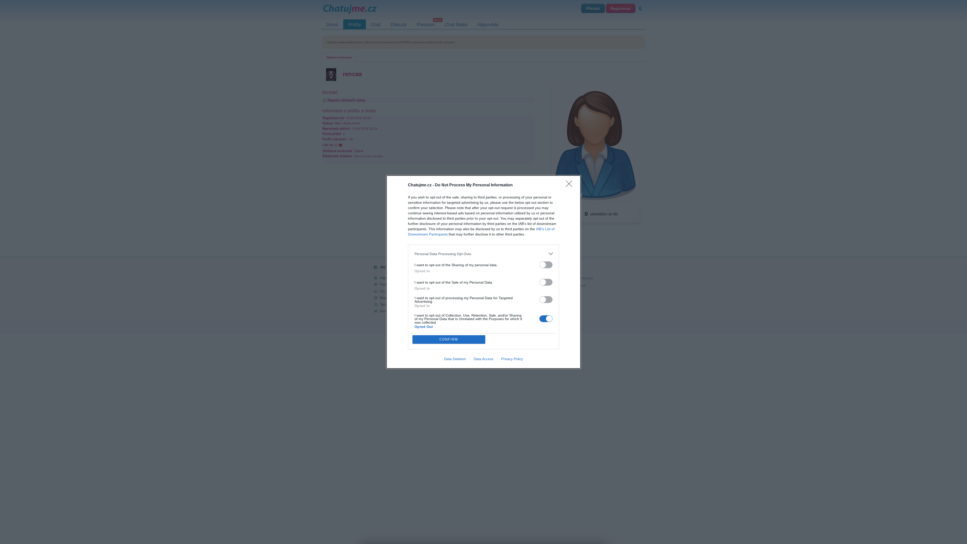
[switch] (545, 264)
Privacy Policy (512, 359)
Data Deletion (455, 359)
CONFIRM (448, 339)
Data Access (483, 359)
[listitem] (483, 253)
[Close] (570, 185)
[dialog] (483, 272)
